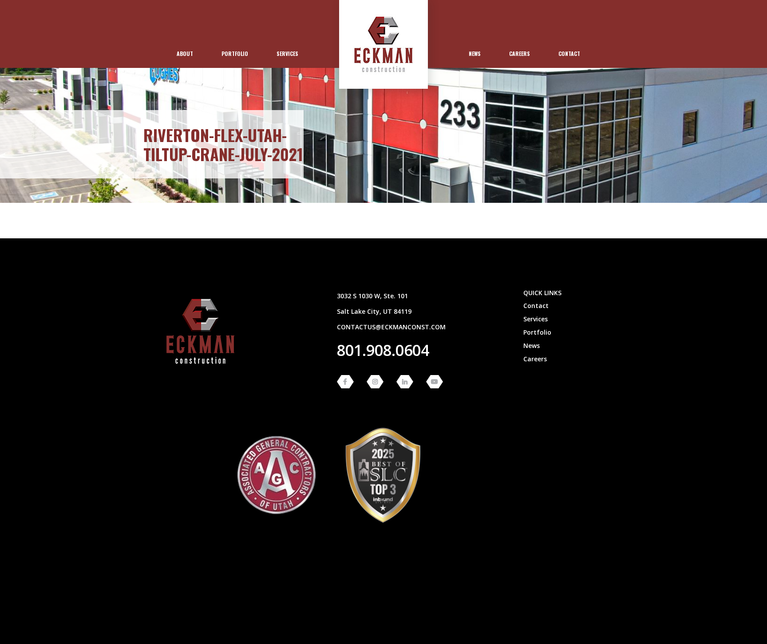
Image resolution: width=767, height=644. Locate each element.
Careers (519, 53)
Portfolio (234, 53)
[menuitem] (184, 54)
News (475, 53)
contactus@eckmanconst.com (391, 327)
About (185, 53)
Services (287, 53)
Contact (569, 53)
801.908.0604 (383, 350)
